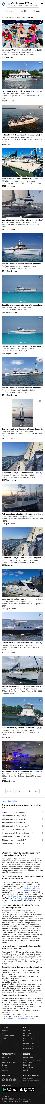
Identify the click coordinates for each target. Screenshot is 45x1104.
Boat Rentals (27, 1033)
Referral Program (29, 1048)
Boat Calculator (28, 1038)
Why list (26, 1036)
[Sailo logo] (5, 1096)
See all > (5, 1070)
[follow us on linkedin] (14, 1079)
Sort (38, 11)
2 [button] (19, 791)
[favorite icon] (39, 22)
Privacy (4, 1101)
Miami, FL (26, 1065)
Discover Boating (29, 1043)
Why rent (26, 1031)
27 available (15, 896)
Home (4, 801)
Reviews (26, 1041)
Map (21, 11)
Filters (7, 11)
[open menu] (42, 4)
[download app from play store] (10, 1089)
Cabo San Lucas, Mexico (32, 1060)
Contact (5, 1038)
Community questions (31, 1046)
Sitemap (17, 1101)
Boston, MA (27, 1062)
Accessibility (27, 1101)
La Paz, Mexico (28, 1057)
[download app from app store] (27, 1089)
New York (5, 1057)
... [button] (24, 791)
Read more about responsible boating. (20, 1018)
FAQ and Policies (8, 1036)
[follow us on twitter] (3, 1079)
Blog (3, 1033)
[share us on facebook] (7, 1079)
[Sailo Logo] (3, 4)
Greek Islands (28, 1067)
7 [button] (29, 791)
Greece (4, 1067)
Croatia (4, 1065)
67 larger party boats (24, 898)
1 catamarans (23, 890)
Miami (4, 1060)
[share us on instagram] (10, 1079)
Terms (11, 1101)
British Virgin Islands (9, 1062)
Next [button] (36, 791)
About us (5, 1031)
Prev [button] (9, 791)
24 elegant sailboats (31, 888)
